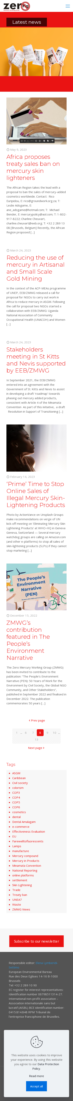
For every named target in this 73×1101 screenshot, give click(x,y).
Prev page (38, 720)
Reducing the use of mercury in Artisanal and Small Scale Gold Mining (35, 268)
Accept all (36, 1086)
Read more (36, 1076)
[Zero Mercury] (16, 6)
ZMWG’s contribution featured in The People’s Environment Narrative (28, 640)
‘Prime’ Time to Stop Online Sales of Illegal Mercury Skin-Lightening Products (35, 494)
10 (54, 733)
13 (36, 739)
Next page (35, 748)
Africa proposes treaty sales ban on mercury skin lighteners (33, 167)
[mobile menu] (67, 6)
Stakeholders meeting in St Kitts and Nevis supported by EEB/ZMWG (36, 360)
